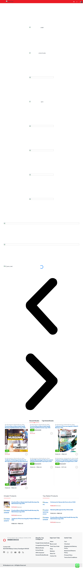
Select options (26, 454)
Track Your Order (54, 546)
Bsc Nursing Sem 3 (9, 424)
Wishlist (52, 551)
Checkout (67, 544)
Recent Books (34, 421)
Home (51, 541)
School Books (39, 550)
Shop (51, 548)
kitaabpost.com (9, 565)
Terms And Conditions (70, 557)
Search (74, 1)
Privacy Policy (68, 555)
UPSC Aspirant (40, 552)
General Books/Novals (42, 555)
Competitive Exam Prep (42, 545)
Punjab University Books (42, 543)
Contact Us (53, 556)
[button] (41, 306)
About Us (52, 553)
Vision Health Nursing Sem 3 (40, 459)
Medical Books (17, 424)
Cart (65, 541)
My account (53, 544)
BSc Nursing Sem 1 (59, 458)
